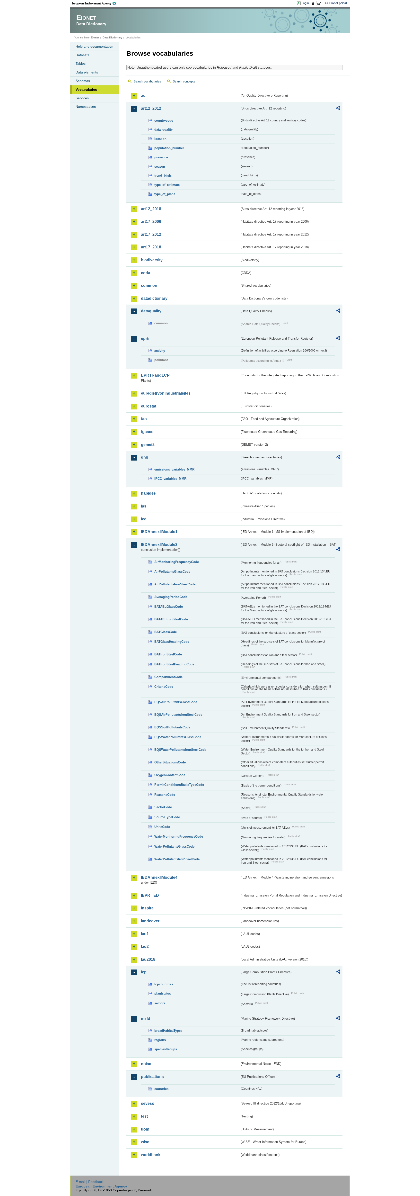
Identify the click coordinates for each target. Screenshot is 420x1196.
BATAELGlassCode (168, 606)
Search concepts (184, 81)
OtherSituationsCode (170, 762)
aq (143, 95)
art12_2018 (151, 209)
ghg (144, 457)
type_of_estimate (167, 185)
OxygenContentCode (169, 775)
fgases (147, 432)
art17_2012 (151, 234)
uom (145, 1129)
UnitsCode (162, 827)
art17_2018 (151, 247)
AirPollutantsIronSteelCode (174, 584)
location (160, 139)
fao (144, 419)
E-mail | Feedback (90, 1182)
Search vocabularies (147, 81)
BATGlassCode (165, 632)
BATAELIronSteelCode (171, 619)
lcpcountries (163, 984)
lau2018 (148, 959)
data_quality (163, 129)
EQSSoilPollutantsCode (172, 727)
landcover (150, 921)
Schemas (83, 81)
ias (143, 506)
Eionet (95, 37)
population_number (169, 148)
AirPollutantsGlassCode (172, 571)
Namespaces (86, 107)
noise (146, 1064)
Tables (81, 63)
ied (144, 519)
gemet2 (148, 445)
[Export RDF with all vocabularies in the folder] (338, 109)
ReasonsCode (164, 795)
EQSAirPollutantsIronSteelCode (178, 714)
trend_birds (163, 175)
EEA (95, 3)
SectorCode (163, 807)
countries (161, 1089)
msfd (145, 1018)
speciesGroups (165, 1049)
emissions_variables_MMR (174, 469)
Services (82, 98)
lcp (144, 972)
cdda (145, 273)
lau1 (145, 934)
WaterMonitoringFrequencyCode (178, 836)
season (159, 166)
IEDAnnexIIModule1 (159, 532)
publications (152, 1077)
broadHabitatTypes (168, 1031)
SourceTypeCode (167, 817)
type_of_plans (164, 194)
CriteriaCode (163, 687)
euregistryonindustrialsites (166, 393)
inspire (147, 908)
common (149, 285)
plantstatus (162, 993)
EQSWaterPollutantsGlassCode (177, 737)
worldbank (150, 1155)
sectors (159, 1003)
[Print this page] (314, 3)
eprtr (145, 338)
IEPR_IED (150, 895)
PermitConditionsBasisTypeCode (179, 785)
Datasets (82, 55)
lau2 (145, 946)
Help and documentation (94, 46)
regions (160, 1040)
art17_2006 (151, 221)
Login (305, 3)
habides (148, 493)
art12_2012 (151, 108)
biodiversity (152, 260)
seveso (147, 1103)
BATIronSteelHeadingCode (174, 664)
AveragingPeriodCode (170, 597)
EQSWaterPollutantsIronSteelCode (180, 750)
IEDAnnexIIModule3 (159, 545)
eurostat (148, 406)
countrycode (163, 120)
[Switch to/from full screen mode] (320, 3)
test (144, 1116)
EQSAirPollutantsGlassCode (175, 702)
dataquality (151, 311)
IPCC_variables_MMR (170, 478)
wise (145, 1142)
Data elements (87, 72)
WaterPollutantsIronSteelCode (177, 859)
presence (161, 157)
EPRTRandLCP (155, 375)
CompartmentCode (168, 677)
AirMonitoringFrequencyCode (176, 562)
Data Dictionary (112, 37)
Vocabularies (86, 89)
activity (159, 351)
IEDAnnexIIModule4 (159, 877)
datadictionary (154, 298)
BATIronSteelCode (168, 654)
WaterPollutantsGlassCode (174, 846)
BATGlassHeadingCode (171, 641)
